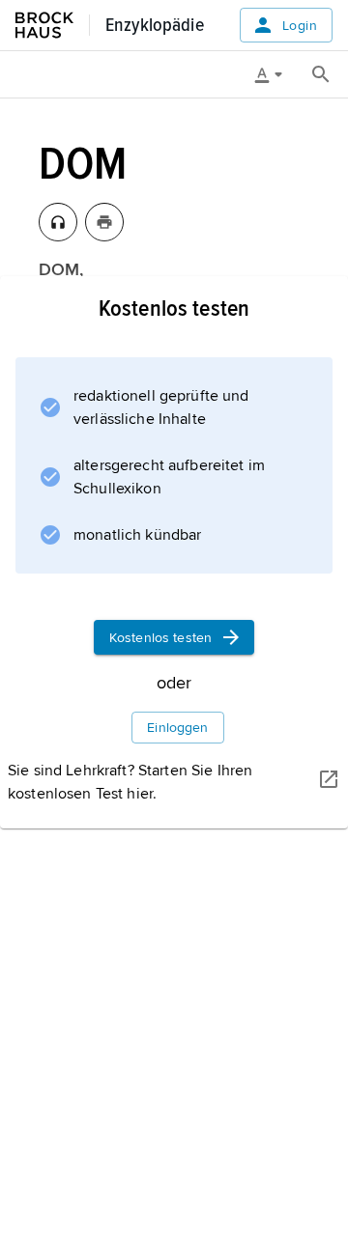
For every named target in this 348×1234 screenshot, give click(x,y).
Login (299, 25)
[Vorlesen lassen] (58, 222)
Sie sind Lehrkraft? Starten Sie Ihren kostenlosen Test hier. (130, 782)
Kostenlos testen (160, 638)
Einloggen (177, 727)
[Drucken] (104, 222)
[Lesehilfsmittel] (275, 74)
